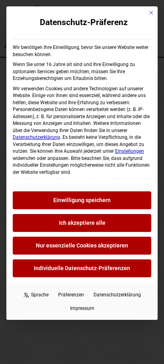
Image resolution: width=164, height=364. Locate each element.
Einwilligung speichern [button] (82, 200)
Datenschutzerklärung (36, 137)
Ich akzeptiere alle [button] (82, 223)
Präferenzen (71, 295)
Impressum (82, 308)
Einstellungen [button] (129, 151)
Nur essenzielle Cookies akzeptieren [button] (82, 245)
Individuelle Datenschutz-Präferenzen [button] (82, 268)
